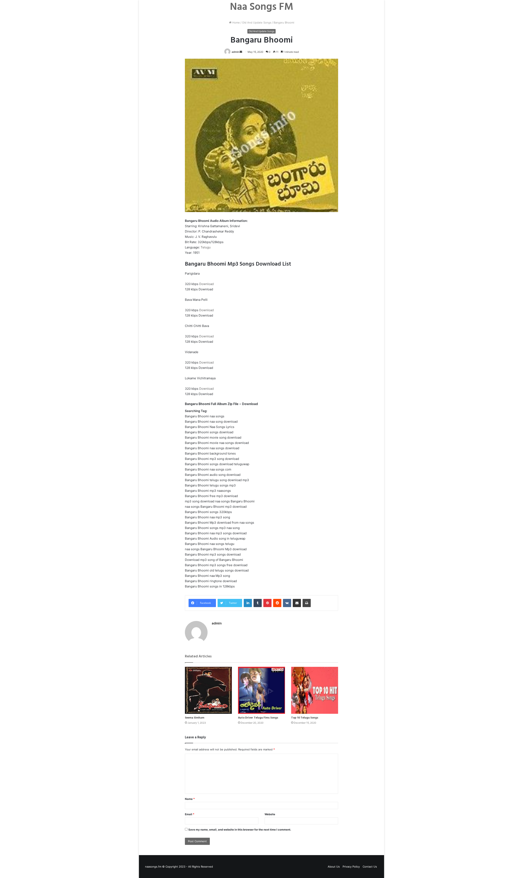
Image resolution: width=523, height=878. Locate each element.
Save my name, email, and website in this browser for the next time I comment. (239, 829)
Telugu (206, 247)
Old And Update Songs (256, 22)
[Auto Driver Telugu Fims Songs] (261, 690)
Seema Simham (194, 717)
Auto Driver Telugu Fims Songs (258, 717)
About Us (334, 866)
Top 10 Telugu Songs (304, 717)
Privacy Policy (351, 866)
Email (189, 814)
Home (235, 22)
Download (206, 284)
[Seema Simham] (208, 690)
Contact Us (370, 866)
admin (235, 51)
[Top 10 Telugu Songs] (314, 690)
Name (190, 799)
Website (270, 814)
